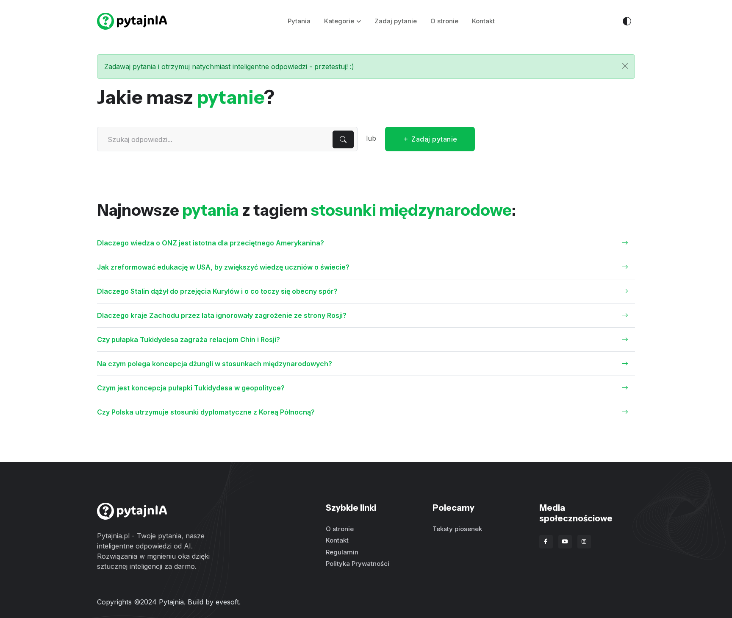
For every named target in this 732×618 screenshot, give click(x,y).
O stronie (444, 21)
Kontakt (483, 21)
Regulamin (342, 552)
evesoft (227, 602)
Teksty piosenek (457, 529)
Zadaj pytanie (395, 21)
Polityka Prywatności (357, 564)
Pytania (299, 21)
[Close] (625, 66)
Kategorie (339, 21)
